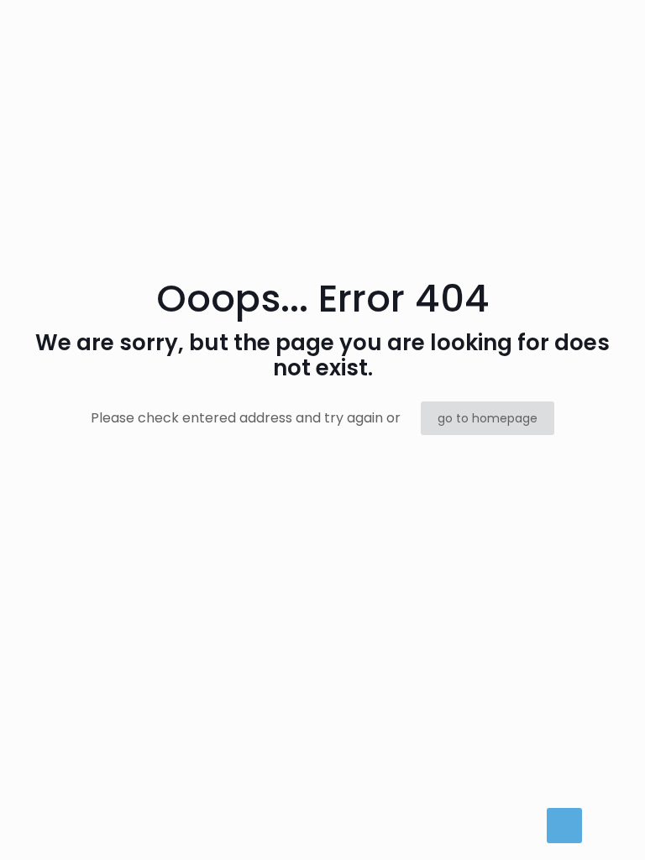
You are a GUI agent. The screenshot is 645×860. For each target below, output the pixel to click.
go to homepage (488, 418)
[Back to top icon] (564, 825)
